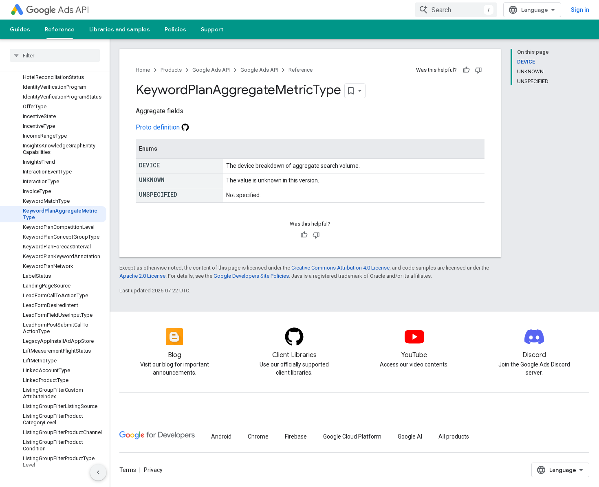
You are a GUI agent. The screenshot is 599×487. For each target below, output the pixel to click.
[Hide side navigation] (98, 472)
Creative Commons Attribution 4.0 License (340, 268)
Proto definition (158, 127)
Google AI (410, 436)
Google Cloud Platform (352, 436)
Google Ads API (211, 70)
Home (143, 70)
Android (221, 436)
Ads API (73, 9)
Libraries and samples (119, 29)
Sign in (580, 10)
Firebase (296, 436)
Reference (60, 29)
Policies (175, 29)
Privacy (153, 470)
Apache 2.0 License (142, 276)
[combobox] (456, 9)
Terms (127, 470)
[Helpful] (466, 70)
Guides (20, 29)
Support (212, 29)
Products (171, 70)
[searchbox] (55, 55)
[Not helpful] (478, 70)
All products (453, 436)
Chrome (258, 436)
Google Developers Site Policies (251, 276)
